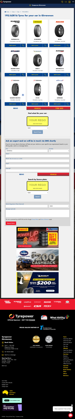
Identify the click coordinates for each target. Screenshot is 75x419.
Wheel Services (67, 363)
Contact (65, 367)
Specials (65, 365)
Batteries (65, 356)
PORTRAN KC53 (15, 39)
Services (65, 354)
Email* (7, 163)
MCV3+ (60, 39)
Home (7, 12)
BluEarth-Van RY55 (15, 98)
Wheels (65, 348)
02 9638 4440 (9, 352)
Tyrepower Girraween (39, 5)
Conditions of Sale (19, 416)
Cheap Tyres (5, 386)
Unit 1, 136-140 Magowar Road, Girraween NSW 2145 (11, 347)
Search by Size (67, 340)
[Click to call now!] (62, 2)
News (65, 373)
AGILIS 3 (37, 68)
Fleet (64, 371)
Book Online (67, 369)
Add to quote (12, 45)
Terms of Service (45, 219)
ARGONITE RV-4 (60, 68)
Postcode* (8, 168)
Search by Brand (67, 342)
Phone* (14, 158)
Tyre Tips (65, 346)
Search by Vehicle (67, 339)
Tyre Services (66, 362)
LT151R (37, 98)
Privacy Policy (35, 219)
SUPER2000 (60, 98)
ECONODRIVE (37, 39)
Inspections (66, 358)
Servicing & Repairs (68, 360)
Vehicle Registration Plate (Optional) (15, 204)
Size (7, 149)
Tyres (65, 337)
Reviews (65, 375)
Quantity (51, 149)
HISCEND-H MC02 (15, 68)
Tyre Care (65, 344)
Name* (7, 154)
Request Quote (11, 223)
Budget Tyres (5, 384)
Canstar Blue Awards (7, 382)
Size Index (4, 381)
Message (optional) (10, 209)
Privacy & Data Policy (10, 416)
